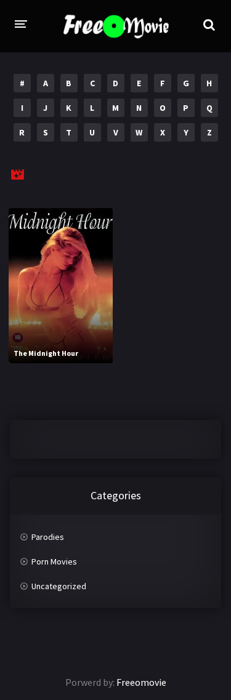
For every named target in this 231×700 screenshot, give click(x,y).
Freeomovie (141, 682)
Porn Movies (54, 561)
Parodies (47, 536)
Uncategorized (58, 586)
